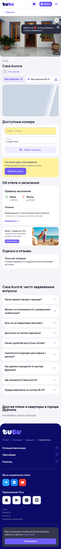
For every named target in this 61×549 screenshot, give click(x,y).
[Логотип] (8, 4)
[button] (34, 4)
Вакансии (6, 512)
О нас (4, 509)
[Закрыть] (58, 27)
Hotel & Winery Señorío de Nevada (19, 415)
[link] (12, 241)
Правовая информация (12, 519)
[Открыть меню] (56, 4)
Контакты (6, 515)
